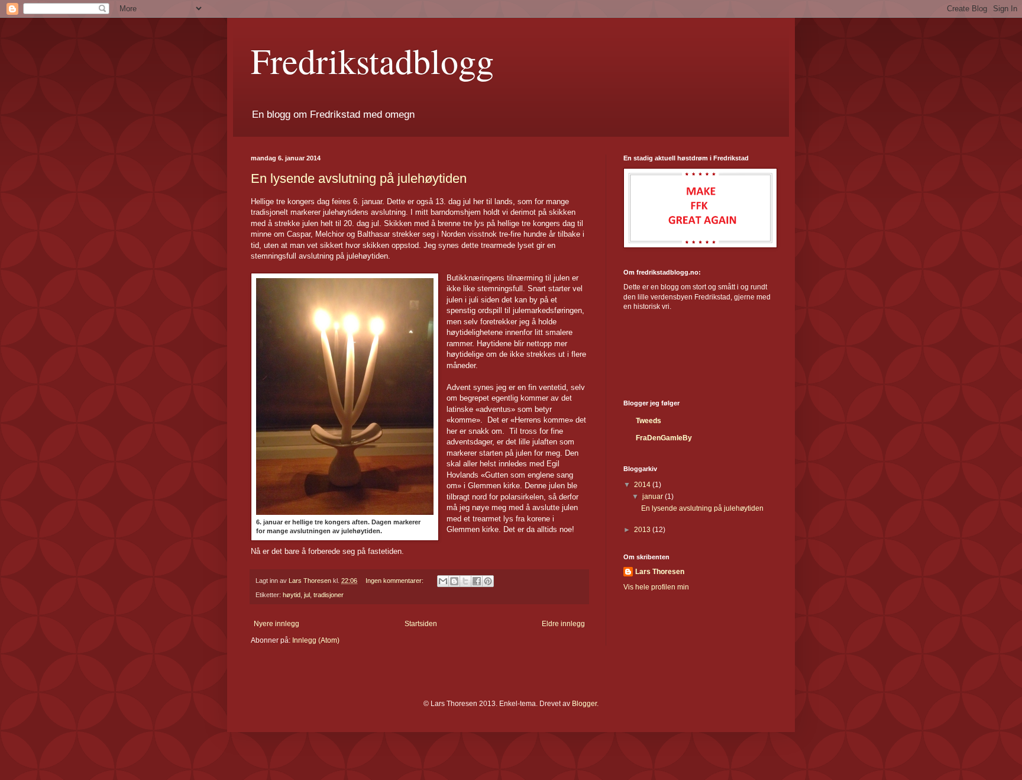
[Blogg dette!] (454, 581)
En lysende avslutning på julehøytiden (359, 178)
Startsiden (421, 624)
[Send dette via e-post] (443, 581)
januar (653, 496)
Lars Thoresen (659, 572)
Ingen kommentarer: (395, 580)
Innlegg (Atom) (315, 640)
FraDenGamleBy (664, 438)
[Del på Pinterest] (488, 581)
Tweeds (648, 421)
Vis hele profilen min (656, 587)
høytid (291, 594)
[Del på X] (465, 581)
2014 (643, 485)
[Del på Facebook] (477, 581)
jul (307, 594)
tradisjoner (328, 594)
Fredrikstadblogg (372, 60)
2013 (643, 530)
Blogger (584, 704)
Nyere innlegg (276, 624)
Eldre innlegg (563, 624)
